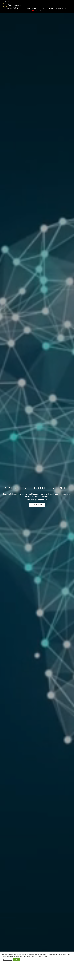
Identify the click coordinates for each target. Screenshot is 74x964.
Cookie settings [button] (7, 960)
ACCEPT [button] (17, 960)
